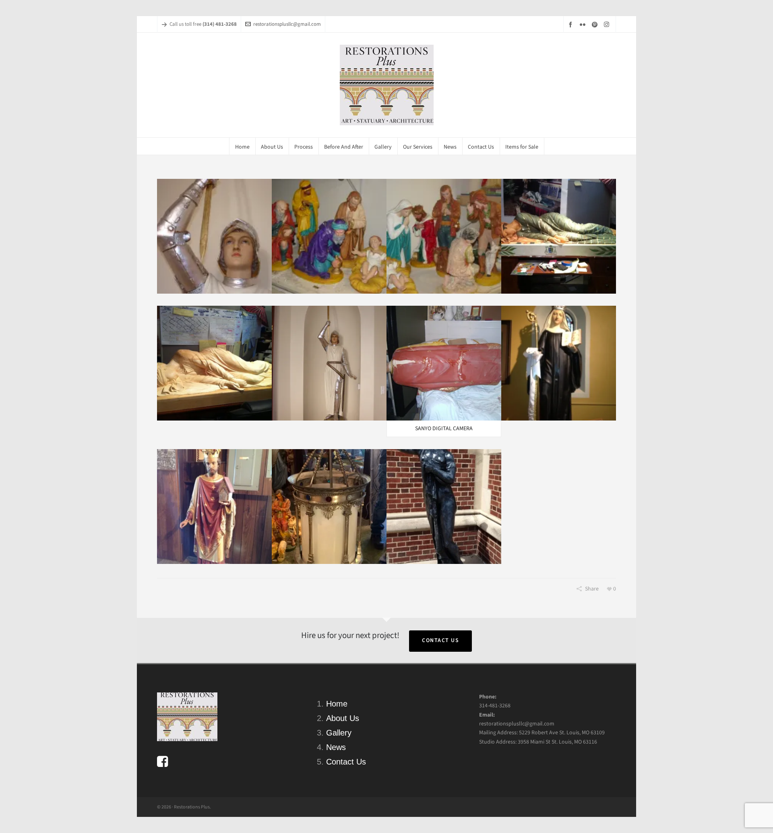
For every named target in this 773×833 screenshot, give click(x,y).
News (336, 747)
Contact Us (440, 640)
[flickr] (584, 24)
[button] (214, 236)
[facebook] (572, 24)
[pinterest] (596, 24)
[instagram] (608, 24)
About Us (342, 718)
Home (336, 703)
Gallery (338, 732)
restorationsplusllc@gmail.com (287, 24)
